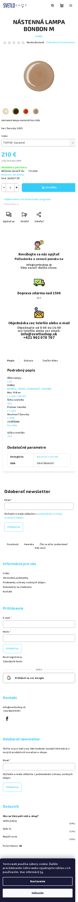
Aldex (39, 36)
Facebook (13, 544)
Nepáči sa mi (10, 837)
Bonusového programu (38, 199)
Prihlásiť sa (13, 527)
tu (41, 872)
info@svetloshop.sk (39, 265)
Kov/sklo (12, 425)
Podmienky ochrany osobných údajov (24, 582)
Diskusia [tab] (28, 361)
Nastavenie (37, 881)
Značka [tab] (50, 361)
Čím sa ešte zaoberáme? (54, 544)
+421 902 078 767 (39, 337)
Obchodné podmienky (15, 578)
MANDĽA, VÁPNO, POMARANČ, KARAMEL (29, 389)
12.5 (9, 381)
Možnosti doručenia (12, 175)
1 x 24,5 (11, 411)
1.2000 (11, 418)
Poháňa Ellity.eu (11, 204)
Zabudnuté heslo (12, 661)
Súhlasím (38, 893)
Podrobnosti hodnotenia (60, 42)
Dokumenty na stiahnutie (17, 587)
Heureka (29, 544)
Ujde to (7, 829)
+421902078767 (11, 711)
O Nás (6, 573)
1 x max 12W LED (16, 396)
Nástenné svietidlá (47, 457)
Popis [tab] (11, 361)
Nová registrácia (12, 657)
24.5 (9, 403)
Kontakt (7, 591)
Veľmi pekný (10, 821)
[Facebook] (7, 719)
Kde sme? (40, 548)
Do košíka (51, 187)
